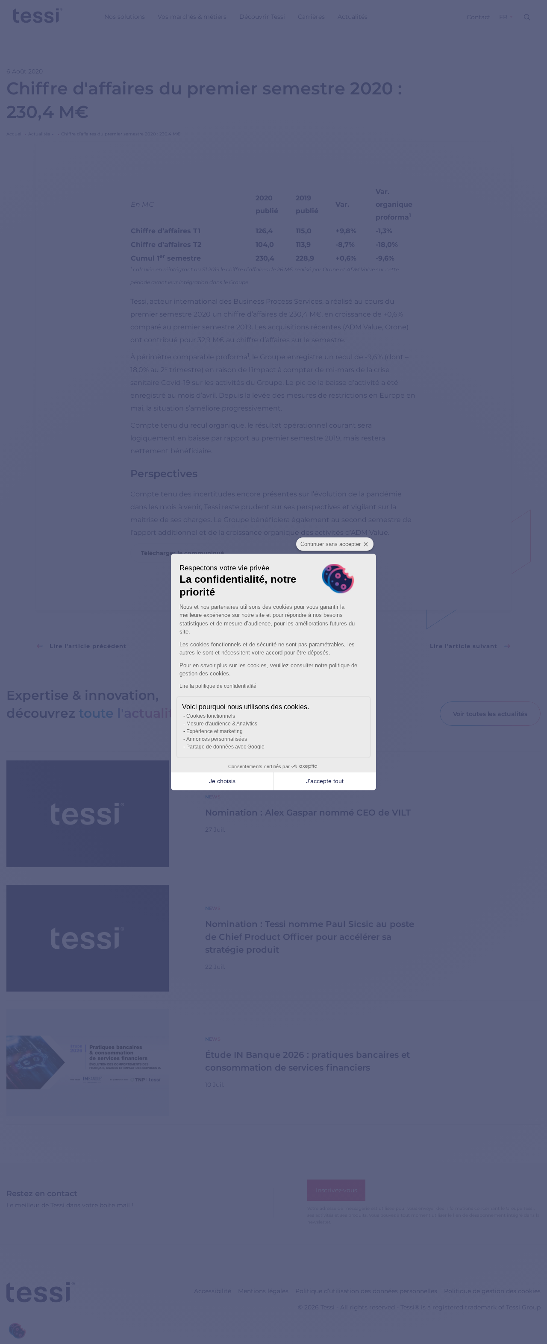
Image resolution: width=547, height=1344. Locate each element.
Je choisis (222, 781)
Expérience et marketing (214, 731)
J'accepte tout (325, 781)
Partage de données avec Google (225, 747)
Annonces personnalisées (216, 739)
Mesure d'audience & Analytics (221, 724)
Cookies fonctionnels (210, 716)
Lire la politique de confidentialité (217, 686)
